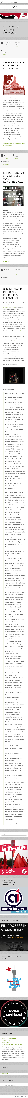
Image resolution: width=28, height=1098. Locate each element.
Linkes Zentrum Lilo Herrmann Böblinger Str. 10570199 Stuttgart (9, 1040)
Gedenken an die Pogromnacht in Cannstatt (13, 65)
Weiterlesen (8, 145)
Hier (3, 1085)
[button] (10, 378)
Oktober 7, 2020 (18, 158)
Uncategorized (6, 164)
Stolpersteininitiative (18, 341)
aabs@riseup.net (4, 1046)
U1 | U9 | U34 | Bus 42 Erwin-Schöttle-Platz (12, 1044)
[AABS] (14, 17)
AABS (7, 46)
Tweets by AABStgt (4, 1073)
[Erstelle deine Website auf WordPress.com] (14, 1)
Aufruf (4, 54)
